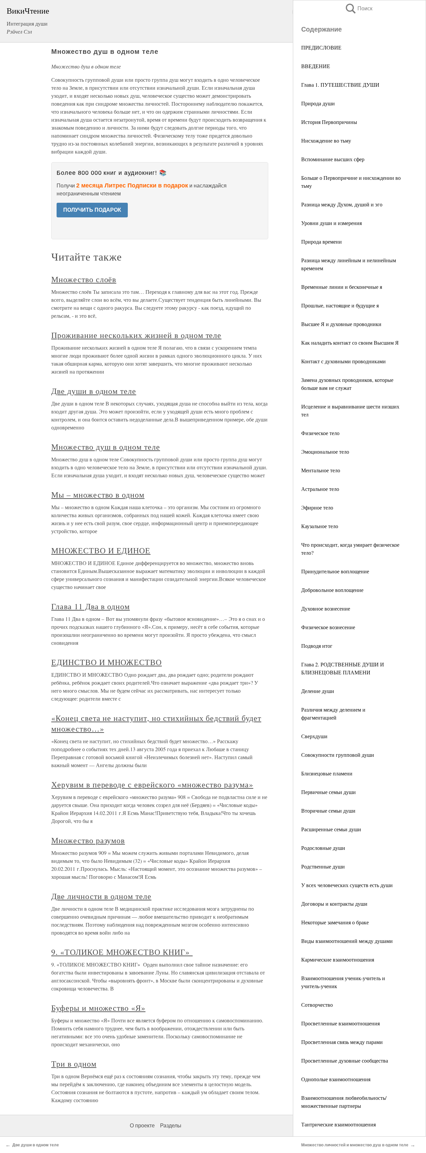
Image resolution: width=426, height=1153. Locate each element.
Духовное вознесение (325, 608)
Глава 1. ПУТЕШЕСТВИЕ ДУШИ (340, 84)
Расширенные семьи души (331, 829)
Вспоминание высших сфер (332, 159)
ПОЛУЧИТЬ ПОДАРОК (92, 210)
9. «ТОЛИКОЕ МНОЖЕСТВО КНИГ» (122, 952)
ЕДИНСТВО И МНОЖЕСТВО (106, 662)
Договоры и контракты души (334, 903)
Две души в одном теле (93, 391)
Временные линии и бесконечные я (341, 286)
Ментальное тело (320, 470)
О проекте (142, 1125)
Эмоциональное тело (325, 451)
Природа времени (321, 241)
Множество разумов (88, 840)
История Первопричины (329, 121)
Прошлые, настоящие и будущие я (340, 305)
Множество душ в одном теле (105, 446)
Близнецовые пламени (326, 773)
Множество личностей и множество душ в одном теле (354, 1145)
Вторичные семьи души (328, 810)
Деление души (317, 690)
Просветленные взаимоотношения (340, 1023)
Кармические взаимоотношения (337, 959)
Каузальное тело (319, 525)
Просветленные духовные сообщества (344, 1060)
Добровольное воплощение (332, 589)
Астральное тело (320, 488)
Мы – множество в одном (97, 494)
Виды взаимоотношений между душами (347, 940)
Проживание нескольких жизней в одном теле (136, 335)
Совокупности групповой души (337, 754)
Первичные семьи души (328, 791)
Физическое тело (320, 432)
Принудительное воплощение (335, 571)
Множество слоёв (83, 279)
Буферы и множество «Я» (98, 1007)
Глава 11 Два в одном (90, 606)
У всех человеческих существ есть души (347, 884)
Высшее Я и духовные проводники (341, 323)
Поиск (358, 8)
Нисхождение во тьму (326, 140)
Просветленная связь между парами (342, 1041)
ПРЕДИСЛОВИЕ (321, 47)
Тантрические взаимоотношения (338, 1124)
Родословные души (323, 847)
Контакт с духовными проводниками (343, 361)
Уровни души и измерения (331, 222)
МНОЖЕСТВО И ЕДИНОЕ (100, 550)
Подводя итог (316, 645)
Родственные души (323, 866)
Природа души (318, 103)
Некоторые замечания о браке (335, 922)
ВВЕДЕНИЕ (315, 65)
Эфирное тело (317, 507)
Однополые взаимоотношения (335, 1079)
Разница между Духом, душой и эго (341, 204)
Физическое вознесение (328, 627)
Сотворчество (317, 1004)
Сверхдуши (314, 736)
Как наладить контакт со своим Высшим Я (350, 342)
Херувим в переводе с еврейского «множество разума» (152, 784)
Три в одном (74, 1063)
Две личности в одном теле (101, 896)
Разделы (170, 1125)
